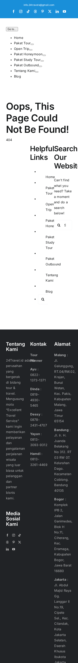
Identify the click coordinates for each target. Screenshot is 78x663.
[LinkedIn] (7, 549)
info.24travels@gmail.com (39, 4)
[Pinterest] (13, 542)
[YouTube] (13, 549)
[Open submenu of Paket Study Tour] (42, 60)
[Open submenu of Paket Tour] (32, 44)
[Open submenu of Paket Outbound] (40, 66)
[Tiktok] (19, 535)
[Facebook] (7, 535)
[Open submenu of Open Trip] (30, 49)
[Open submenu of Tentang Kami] (36, 72)
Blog (49, 291)
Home (50, 177)
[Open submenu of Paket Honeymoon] (44, 55)
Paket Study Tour (50, 242)
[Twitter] (19, 542)
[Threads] (7, 542)
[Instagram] (13, 535)
